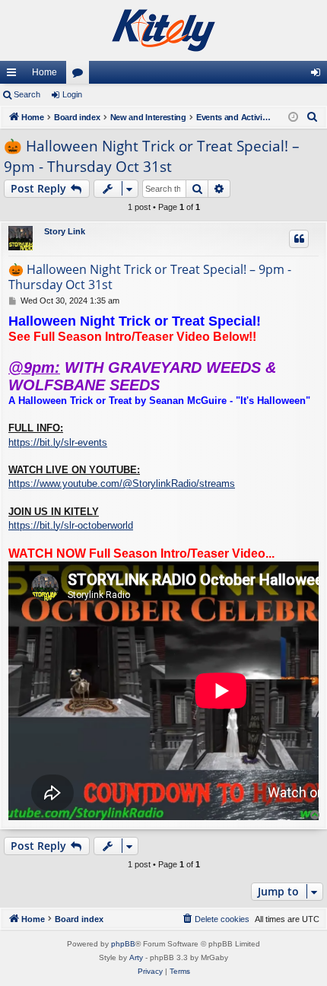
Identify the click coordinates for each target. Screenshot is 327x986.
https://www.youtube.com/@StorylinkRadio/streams (121, 483)
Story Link (64, 231)
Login (72, 94)
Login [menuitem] (318, 75)
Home (44, 72)
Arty (136, 957)
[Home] (163, 30)
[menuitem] (312, 117)
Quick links (14, 75)
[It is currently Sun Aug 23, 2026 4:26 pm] (293, 117)
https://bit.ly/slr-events (57, 442)
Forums (80, 75)
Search (27, 94)
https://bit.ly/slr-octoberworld (70, 525)
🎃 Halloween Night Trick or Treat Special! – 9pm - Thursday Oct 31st (152, 156)
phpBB (123, 944)
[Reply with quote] (299, 239)
